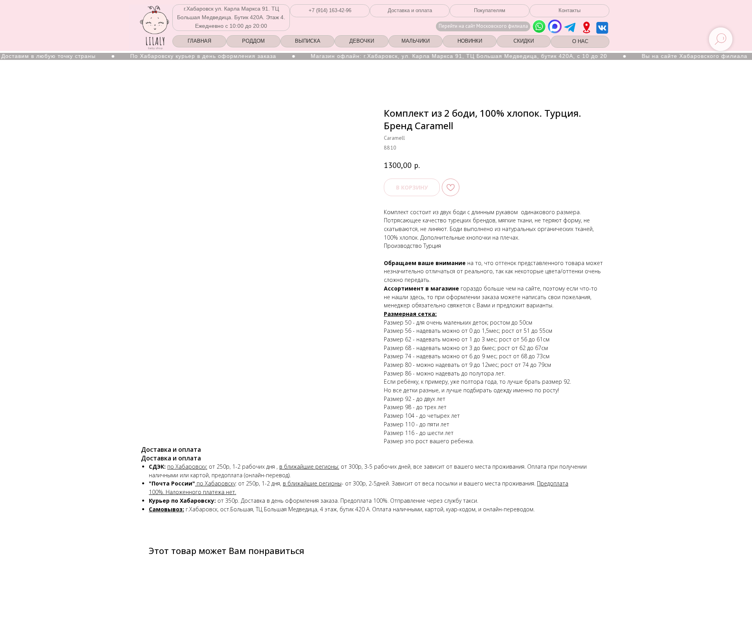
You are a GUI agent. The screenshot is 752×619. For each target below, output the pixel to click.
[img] (586, 27)
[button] (330, 10)
